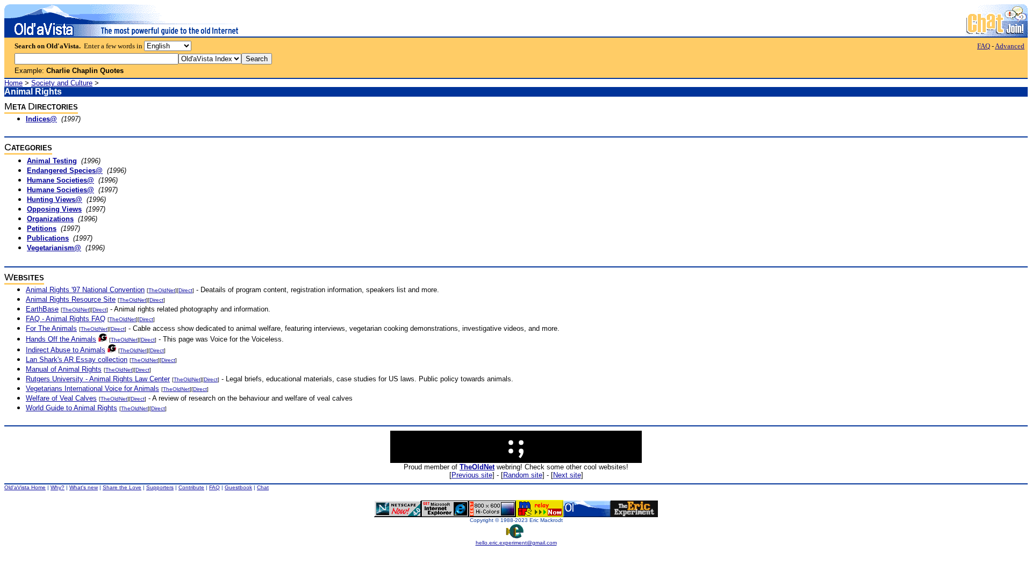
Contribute (191, 487)
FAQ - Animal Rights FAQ (65, 319)
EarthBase (42, 309)
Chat (263, 487)
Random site (522, 475)
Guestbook (238, 487)
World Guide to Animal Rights (71, 408)
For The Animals (51, 328)
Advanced (1009, 46)
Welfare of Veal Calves (61, 398)
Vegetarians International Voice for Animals (92, 389)
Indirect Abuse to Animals (65, 350)
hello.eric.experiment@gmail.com (516, 543)
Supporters (160, 487)
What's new (83, 487)
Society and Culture (61, 83)
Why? (57, 487)
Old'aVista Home (25, 487)
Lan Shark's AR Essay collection (76, 360)
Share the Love (122, 487)
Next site (567, 475)
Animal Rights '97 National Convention (85, 290)
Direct (185, 290)
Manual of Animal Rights (64, 369)
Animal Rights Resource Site (71, 299)
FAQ (983, 46)
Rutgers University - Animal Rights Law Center (98, 379)
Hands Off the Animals (61, 339)
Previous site (472, 475)
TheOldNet (161, 290)
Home (13, 83)
